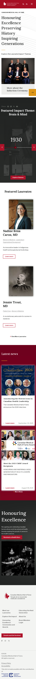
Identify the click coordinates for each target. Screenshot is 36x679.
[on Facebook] (8, 106)
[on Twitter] (14, 106)
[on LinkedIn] (11, 106)
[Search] (23, 4)
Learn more (9, 423)
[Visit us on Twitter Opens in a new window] (9, 641)
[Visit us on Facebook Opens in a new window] (2, 641)
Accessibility (5, 666)
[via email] (17, 106)
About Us (22, 616)
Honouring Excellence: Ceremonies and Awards (8, 623)
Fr (27, 4)
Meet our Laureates (6, 612)
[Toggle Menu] (32, 4)
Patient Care (7, 311)
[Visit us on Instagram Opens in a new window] (5, 641)
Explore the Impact (9, 616)
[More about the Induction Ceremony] (32, 92)
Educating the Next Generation (26, 612)
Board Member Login (24, 621)
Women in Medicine (9, 240)
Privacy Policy (6, 663)
